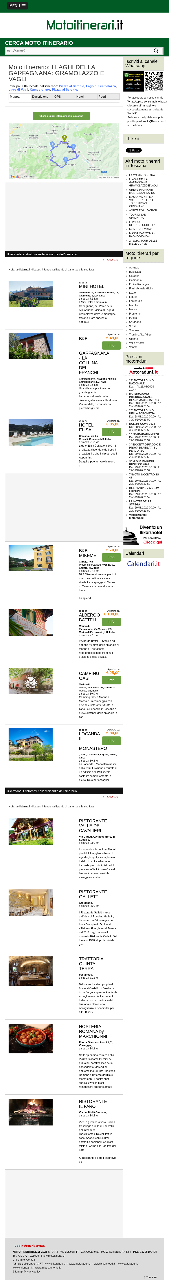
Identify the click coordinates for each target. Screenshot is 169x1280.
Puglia (133, 317)
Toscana (134, 330)
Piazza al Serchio (71, 86)
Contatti (30, 1259)
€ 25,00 (112, 673)
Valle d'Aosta (137, 343)
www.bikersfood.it (104, 1263)
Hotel (80, 96)
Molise (133, 309)
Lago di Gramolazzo (101, 86)
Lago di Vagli (18, 89)
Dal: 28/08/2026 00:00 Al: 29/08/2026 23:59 (145, 400)
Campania (135, 280)
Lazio (132, 292)
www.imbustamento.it (48, 1267)
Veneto (133, 347)
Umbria (133, 338)
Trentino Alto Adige (140, 334)
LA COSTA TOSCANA (142, 175)
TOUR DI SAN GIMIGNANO (137, 216)
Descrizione (40, 96)
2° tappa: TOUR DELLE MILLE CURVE (143, 242)
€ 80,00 (112, 733)
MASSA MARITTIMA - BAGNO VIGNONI (141, 235)
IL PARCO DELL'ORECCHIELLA (142, 223)
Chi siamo (19, 1259)
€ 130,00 (111, 614)
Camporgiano (40, 89)
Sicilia (132, 326)
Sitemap (18, 1271)
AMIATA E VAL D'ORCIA (143, 210)
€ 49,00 (112, 338)
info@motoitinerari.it (53, 1255)
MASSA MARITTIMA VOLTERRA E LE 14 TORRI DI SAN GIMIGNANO (141, 202)
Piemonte (135, 313)
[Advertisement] (64, 216)
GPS (57, 96)
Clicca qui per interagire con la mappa (61, 116)
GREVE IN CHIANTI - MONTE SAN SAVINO (142, 191)
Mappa (15, 96)
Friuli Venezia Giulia (141, 288)
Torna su (151, 1277)
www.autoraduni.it (128, 1263)
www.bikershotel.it (55, 1263)
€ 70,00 (112, 550)
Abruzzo (134, 267)
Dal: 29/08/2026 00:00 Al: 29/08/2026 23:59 (145, 437)
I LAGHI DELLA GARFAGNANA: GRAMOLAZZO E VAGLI (143, 182)
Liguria (133, 296)
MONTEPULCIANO (140, 229)
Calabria (134, 276)
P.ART (54, 1251)
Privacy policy (32, 1271)
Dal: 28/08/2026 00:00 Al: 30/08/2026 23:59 (145, 415)
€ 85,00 (112, 424)
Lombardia (135, 301)
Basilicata (135, 271)
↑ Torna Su (110, 260)
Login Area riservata (30, 1245)
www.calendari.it (22, 1267)
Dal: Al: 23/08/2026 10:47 (141, 385)
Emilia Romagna (139, 284)
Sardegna (135, 322)
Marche (133, 305)
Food (102, 96)
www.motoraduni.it (80, 1263)
